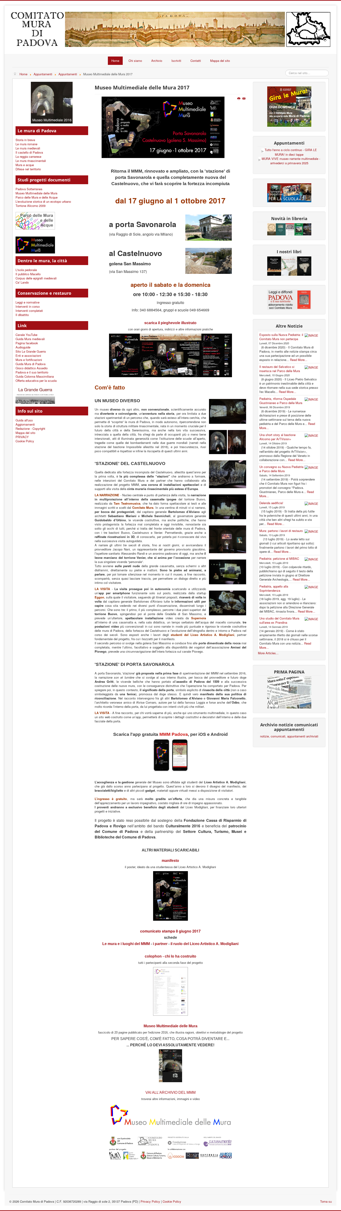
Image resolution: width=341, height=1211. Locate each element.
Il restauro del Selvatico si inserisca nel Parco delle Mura (279, 368)
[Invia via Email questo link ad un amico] (244, 98)
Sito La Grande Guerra (31, 351)
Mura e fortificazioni (29, 360)
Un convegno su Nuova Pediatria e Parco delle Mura (281, 469)
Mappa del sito (220, 60)
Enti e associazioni (28, 356)
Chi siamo (135, 60)
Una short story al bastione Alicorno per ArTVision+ (277, 437)
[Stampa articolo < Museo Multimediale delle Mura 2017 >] (239, 98)
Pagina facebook (27, 343)
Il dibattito (22, 315)
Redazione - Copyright (30, 429)
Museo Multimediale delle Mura (36, 193)
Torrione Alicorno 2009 (30, 206)
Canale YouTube (26, 335)
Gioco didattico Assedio (32, 368)
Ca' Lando (22, 282)
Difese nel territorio (28, 169)
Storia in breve (25, 140)
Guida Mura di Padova (30, 364)
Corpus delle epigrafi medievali (36, 278)
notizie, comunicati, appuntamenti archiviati (289, 736)
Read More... (298, 359)
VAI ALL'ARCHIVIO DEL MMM (170, 1092)
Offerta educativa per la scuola (36, 381)
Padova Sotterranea (29, 189)
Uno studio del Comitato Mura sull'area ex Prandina (279, 620)
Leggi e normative (27, 302)
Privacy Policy (150, 1201)
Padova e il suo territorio (32, 372)
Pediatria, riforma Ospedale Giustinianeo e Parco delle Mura (280, 400)
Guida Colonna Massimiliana (35, 376)
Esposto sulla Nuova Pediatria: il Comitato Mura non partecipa (281, 336)
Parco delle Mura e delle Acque (37, 197)
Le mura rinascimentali (31, 161)
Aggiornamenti (25, 424)
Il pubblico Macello (28, 274)
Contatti (195, 60)
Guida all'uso (24, 420)
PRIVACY (22, 437)
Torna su (326, 1201)
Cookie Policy (25, 441)
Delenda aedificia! (271, 503)
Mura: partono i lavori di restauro (281, 530)
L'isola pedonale (26, 270)
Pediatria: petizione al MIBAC (279, 558)
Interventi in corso (28, 306)
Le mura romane (26, 144)
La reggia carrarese (28, 157)
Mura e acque (25, 165)
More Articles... (268, 653)
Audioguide (23, 347)
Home (115, 60)
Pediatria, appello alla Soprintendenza (273, 588)
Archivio (156, 60)
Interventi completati (29, 311)
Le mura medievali (28, 148)
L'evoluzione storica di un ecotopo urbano (43, 201)
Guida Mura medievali (30, 339)
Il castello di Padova (29, 152)
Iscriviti (176, 60)
